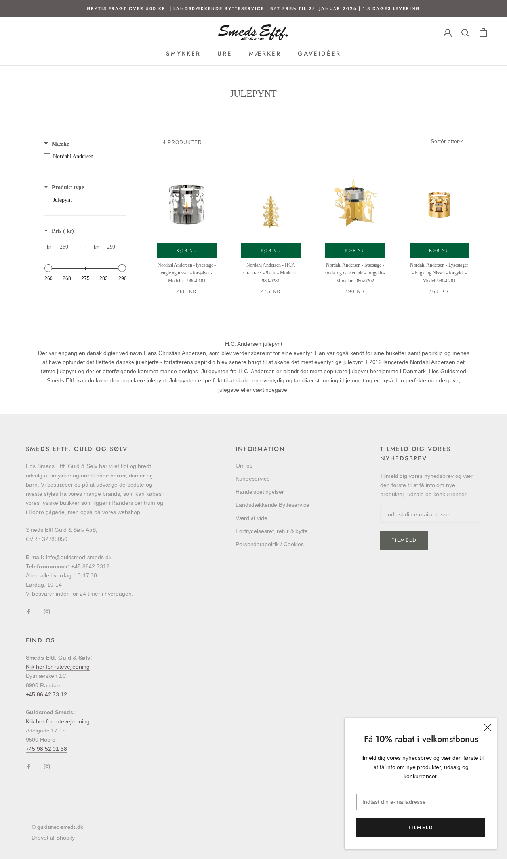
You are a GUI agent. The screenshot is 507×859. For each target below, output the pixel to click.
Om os (244, 465)
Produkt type (68, 187)
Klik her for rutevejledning (58, 666)
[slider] (48, 268)
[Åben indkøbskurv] (483, 32)
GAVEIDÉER (319, 53)
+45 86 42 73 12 (46, 694)
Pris (63, 231)
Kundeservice (253, 479)
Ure (224, 53)
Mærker (265, 53)
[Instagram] (47, 610)
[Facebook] (28, 610)
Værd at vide (251, 518)
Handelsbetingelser (260, 492)
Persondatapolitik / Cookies (270, 544)
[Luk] (487, 727)
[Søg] (465, 32)
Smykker (183, 53)
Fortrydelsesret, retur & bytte (272, 531)
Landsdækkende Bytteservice (272, 505)
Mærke (60, 144)
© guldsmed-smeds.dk (57, 827)
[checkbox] (83, 157)
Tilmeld (420, 827)
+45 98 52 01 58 (46, 749)
